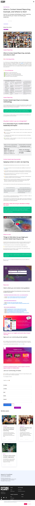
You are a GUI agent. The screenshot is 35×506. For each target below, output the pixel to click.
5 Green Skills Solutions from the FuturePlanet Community (8, 429)
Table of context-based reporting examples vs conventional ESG (18, 312)
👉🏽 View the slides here (7, 259)
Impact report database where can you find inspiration (16, 297)
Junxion (22, 63)
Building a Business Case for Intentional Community (26, 429)
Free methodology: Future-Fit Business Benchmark (15, 311)
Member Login (12, 491)
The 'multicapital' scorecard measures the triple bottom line (17, 310)
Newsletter (11, 499)
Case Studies (12, 498)
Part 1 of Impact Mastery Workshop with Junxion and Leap (17, 296)
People (22, 496)
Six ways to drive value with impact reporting (14, 302)
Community (19, 489)
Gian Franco (10, 20)
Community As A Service (21, 491)
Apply (11, 489)
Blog (11, 496)
